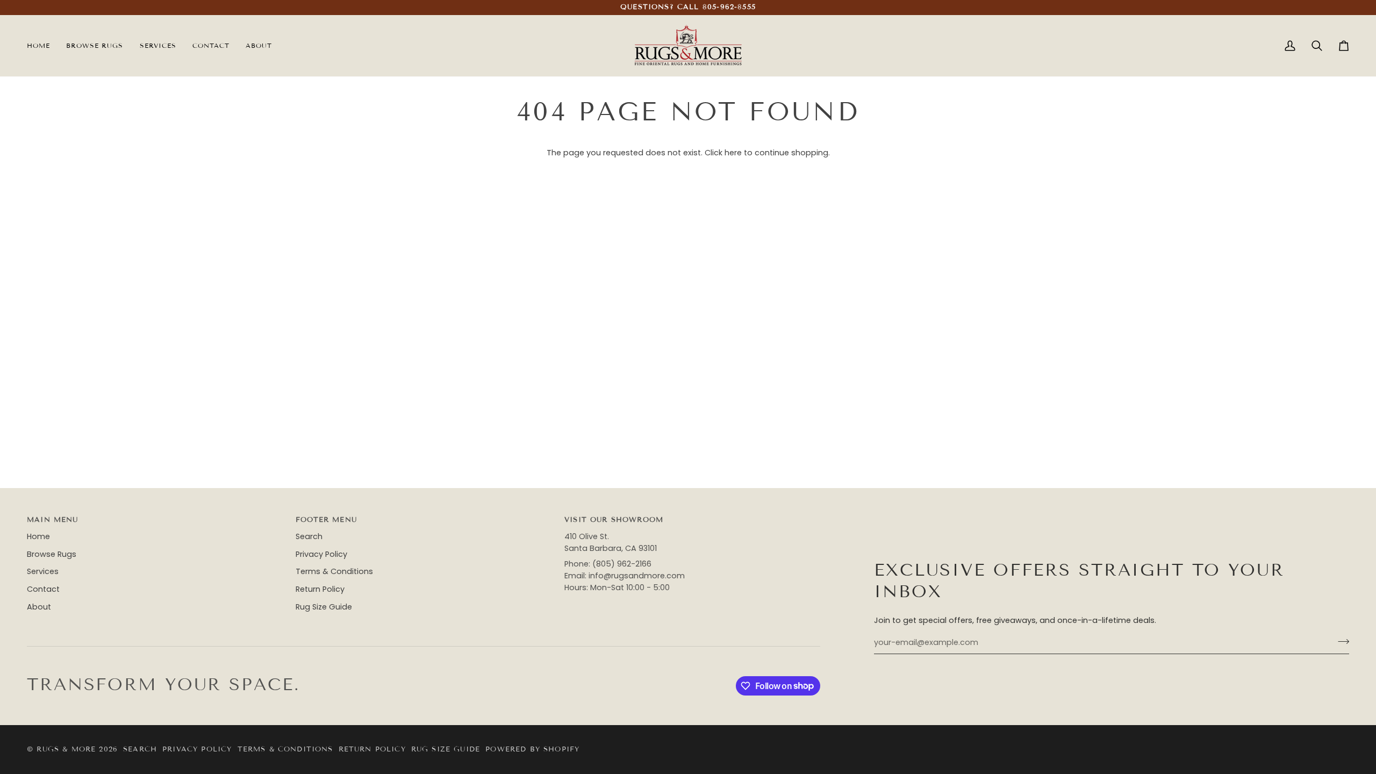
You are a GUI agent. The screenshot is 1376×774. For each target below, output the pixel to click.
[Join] (1340, 641)
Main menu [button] (52, 519)
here (733, 152)
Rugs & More (66, 749)
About (39, 606)
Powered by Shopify (532, 749)
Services (43, 571)
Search (309, 536)
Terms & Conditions (334, 571)
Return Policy (320, 589)
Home (38, 536)
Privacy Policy (321, 554)
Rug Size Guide (324, 606)
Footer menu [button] (326, 519)
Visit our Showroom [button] (613, 519)
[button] (158, 45)
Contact (43, 589)
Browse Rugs (51, 554)
